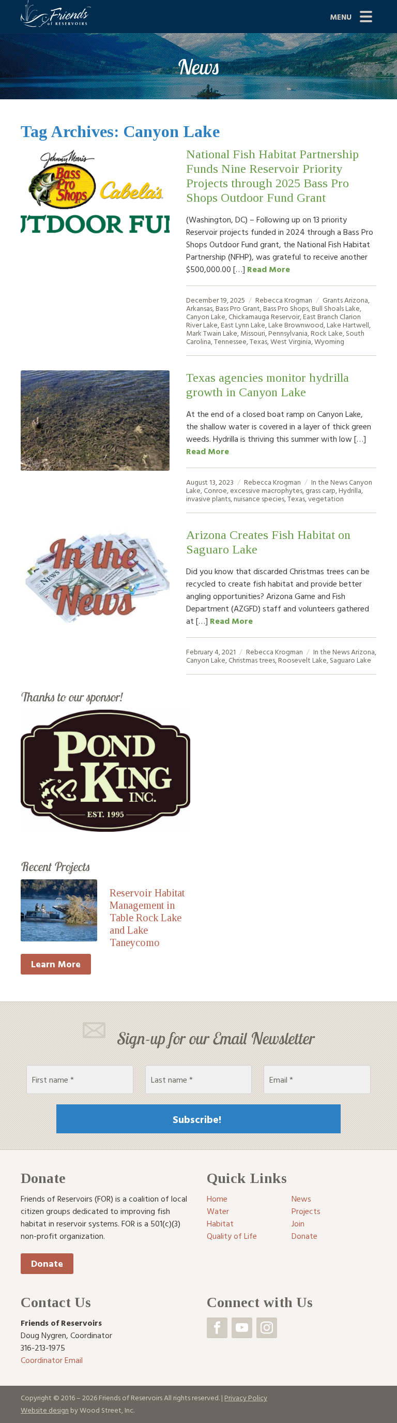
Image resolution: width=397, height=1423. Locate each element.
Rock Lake (327, 332)
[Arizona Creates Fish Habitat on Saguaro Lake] (95, 578)
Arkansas (199, 308)
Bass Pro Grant (238, 308)
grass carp (320, 490)
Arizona (356, 299)
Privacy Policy (245, 1397)
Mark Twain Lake (211, 332)
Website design (45, 1409)
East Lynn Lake (243, 324)
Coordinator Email (52, 1360)
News (301, 1198)
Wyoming (329, 341)
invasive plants (208, 498)
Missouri (252, 332)
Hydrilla (350, 490)
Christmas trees (251, 659)
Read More (268, 269)
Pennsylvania (288, 332)
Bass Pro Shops (286, 308)
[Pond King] (105, 769)
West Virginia (290, 341)
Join (298, 1223)
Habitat (220, 1223)
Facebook (217, 1327)
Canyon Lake (205, 316)
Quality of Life (232, 1236)
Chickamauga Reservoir (264, 316)
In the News (329, 481)
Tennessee (230, 341)
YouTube (242, 1327)
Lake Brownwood (296, 324)
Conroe (215, 490)
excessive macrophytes (266, 490)
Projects (306, 1211)
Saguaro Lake (350, 659)
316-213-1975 (43, 1347)
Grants (333, 299)
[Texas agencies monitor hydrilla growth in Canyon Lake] (95, 420)
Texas (258, 341)
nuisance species (259, 498)
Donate (47, 1263)
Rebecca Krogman (283, 299)
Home (217, 1198)
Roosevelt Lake (302, 659)
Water (218, 1211)
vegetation (326, 498)
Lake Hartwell (348, 324)
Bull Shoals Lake (336, 308)
